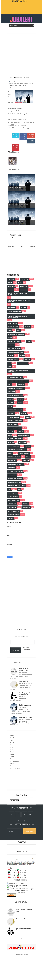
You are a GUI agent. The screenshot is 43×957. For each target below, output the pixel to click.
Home (12, 735)
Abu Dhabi (13, 738)
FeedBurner (27, 649)
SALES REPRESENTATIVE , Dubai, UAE (25, 706)
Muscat (12, 759)
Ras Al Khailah (14, 761)
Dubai (12, 749)
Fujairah (12, 754)
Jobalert (21, 20)
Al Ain (12, 742)
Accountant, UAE (24, 681)
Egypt (12, 752)
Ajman (12, 740)
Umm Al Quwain (15, 768)
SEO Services (21, 892)
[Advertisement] (25, 590)
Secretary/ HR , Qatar (25, 717)
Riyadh (12, 763)
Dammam (13, 745)
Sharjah (12, 766)
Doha (11, 747)
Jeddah (12, 756)
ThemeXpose (24, 954)
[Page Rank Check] (13, 887)
